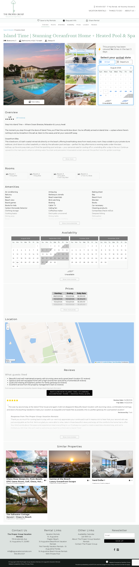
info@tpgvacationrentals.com (19, 551)
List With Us (86, 537)
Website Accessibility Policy (16, 564)
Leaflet (98, 362)
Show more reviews (69, 437)
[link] (26, 467)
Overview (45, 24)
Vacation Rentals (97, 11)
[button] (69, 341)
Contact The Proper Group (86, 544)
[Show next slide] (46, 464)
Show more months (69, 279)
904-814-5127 (19, 554)
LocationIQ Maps (107, 362)
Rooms (53, 24)
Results (8, 30)
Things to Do (115, 11)
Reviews (94, 24)
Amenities (61, 24)
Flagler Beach (53, 539)
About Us (129, 11)
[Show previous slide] (6, 464)
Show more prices (69, 309)
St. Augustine (52, 537)
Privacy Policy (29, 564)
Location (86, 24)
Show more (69, 159)
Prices (79, 24)
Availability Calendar (86, 534)
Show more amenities (69, 223)
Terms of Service (121, 564)
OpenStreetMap (116, 362)
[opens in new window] (114, 549)
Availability (70, 24)
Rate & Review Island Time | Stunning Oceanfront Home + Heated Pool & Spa (69, 393)
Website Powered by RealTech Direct (119, 562)
